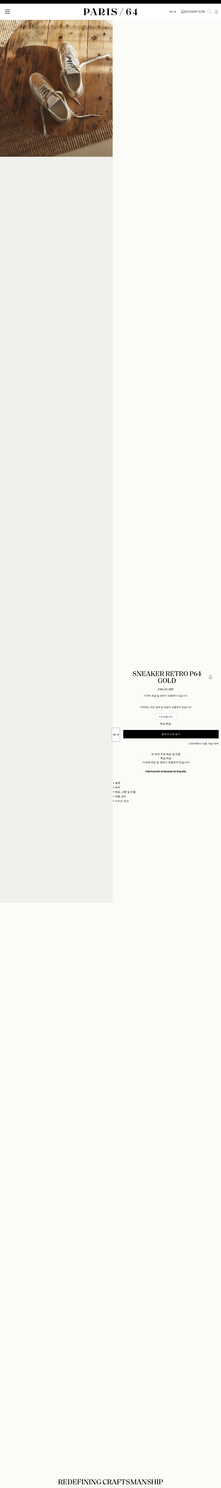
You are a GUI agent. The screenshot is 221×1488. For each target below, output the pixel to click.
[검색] (209, 11)
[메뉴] (7, 11)
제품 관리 (120, 796)
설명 (117, 782)
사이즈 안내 (122, 801)
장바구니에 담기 (171, 734)
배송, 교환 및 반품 (125, 791)
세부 (117, 787)
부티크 (172, 11)
